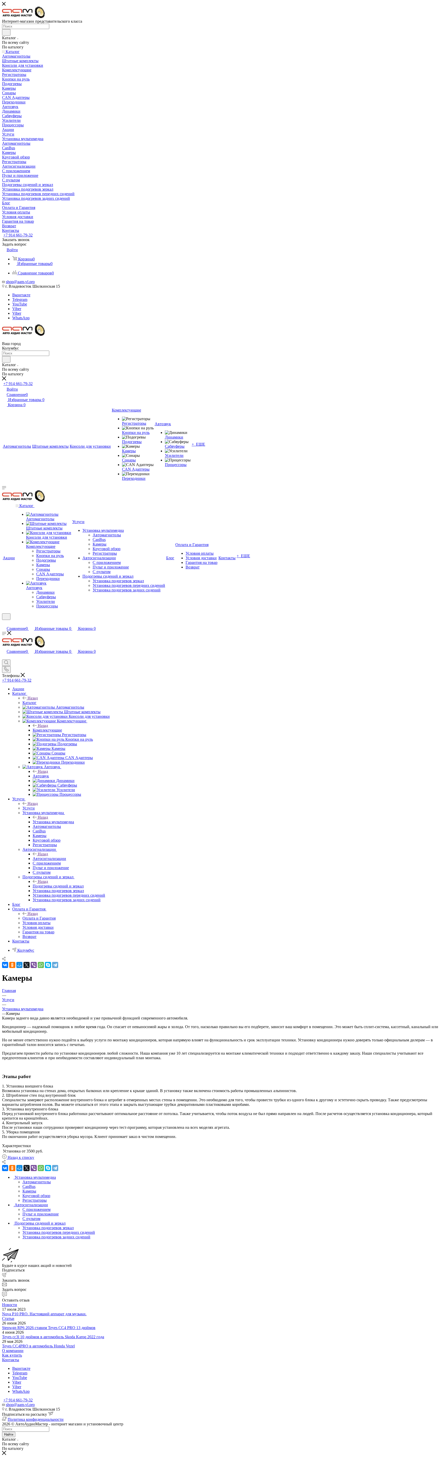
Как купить (12, 1355)
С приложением (36, 1209)
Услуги (28, 808)
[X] (26, 965)
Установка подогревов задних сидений (56, 1237)
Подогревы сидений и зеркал (58, 886)
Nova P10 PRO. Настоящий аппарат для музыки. (44, 1314)
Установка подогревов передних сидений (58, 1232)
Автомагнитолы (36, 1182)
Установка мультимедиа (53, 822)
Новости (9, 1305)
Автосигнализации (49, 858)
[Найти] (6, 32)
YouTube (19, 304)
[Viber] (34, 965)
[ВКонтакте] (5, 965)
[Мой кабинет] (4, 623)
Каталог (29, 702)
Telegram (19, 299)
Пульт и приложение (40, 1214)
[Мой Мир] (19, 965)
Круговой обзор (36, 1196)
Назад (33, 698)
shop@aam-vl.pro (20, 282)
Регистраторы (34, 1200)
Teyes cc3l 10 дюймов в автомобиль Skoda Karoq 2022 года (53, 1337)
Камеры (29, 1191)
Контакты (10, 1360)
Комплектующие (47, 730)
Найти (8, 1434)
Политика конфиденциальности (36, 1419)
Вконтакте (21, 295)
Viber (16, 309)
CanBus (28, 1186)
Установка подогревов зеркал (48, 1228)
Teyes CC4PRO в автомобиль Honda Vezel (38, 1346)
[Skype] (48, 965)
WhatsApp (21, 318)
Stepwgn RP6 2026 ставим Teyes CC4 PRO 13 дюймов (48, 1328)
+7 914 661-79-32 (18, 235)
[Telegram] (55, 965)
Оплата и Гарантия (39, 918)
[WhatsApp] (41, 965)
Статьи (8, 1318)
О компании (12, 1350)
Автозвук (41, 776)
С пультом (31, 1218)
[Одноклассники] (12, 965)
